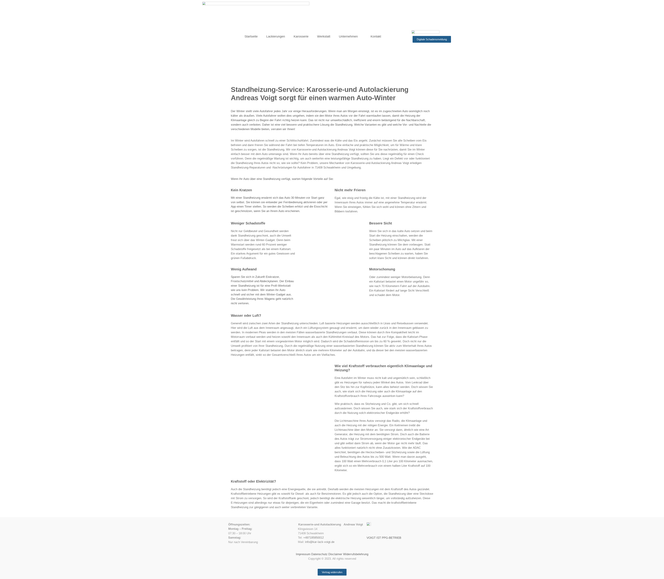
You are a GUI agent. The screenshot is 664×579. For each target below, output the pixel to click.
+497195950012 (313, 537)
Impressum (303, 554)
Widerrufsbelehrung (355, 554)
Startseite (251, 36)
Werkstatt (323, 36)
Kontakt (376, 36)
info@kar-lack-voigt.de (319, 542)
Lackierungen (275, 36)
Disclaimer (335, 554)
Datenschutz (319, 554)
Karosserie (301, 36)
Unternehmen (348, 36)
